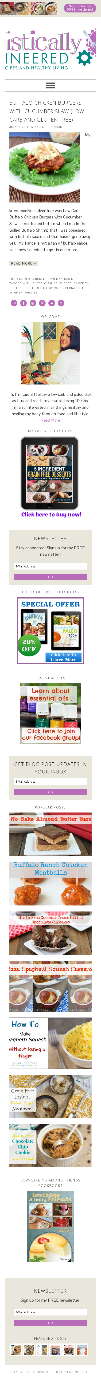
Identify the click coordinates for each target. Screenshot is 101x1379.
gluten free (19, 288)
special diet (73, 288)
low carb (54, 288)
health (38, 288)
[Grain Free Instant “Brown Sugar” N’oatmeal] (50, 1096)
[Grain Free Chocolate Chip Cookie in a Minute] (50, 1145)
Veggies (31, 292)
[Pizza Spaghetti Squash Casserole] (50, 986)
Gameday (54, 279)
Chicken (39, 279)
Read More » (23, 263)
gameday (81, 283)
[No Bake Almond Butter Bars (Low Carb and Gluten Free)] (50, 834)
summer (16, 292)
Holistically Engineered (50, 46)
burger (65, 283)
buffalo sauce (45, 283)
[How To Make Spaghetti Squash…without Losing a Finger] (50, 1043)
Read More (50, 420)
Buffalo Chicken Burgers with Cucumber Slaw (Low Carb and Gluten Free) (46, 111)
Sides (68, 279)
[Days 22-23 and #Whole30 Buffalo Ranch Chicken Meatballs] (50, 884)
